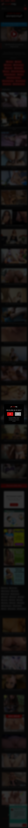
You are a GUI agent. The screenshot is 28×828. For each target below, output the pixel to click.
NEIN (18, 414)
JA (10, 414)
